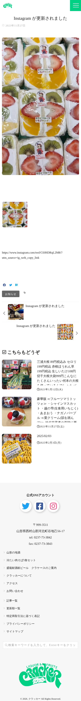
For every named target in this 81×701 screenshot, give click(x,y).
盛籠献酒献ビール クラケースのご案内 (31, 568)
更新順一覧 (13, 608)
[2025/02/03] (16, 448)
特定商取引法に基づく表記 (23, 616)
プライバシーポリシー (20, 623)
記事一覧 (11, 600)
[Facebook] (4, 285)
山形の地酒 (13, 552)
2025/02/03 (44, 436)
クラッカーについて (19, 575)
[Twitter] (10, 285)
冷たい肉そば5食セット (21, 560)
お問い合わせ (14, 591)
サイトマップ (14, 631)
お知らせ (10, 294)
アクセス (12, 583)
